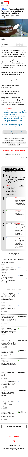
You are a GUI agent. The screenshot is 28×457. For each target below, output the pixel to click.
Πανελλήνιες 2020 (19, 140)
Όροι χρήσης (6, 448)
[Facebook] (24, 35)
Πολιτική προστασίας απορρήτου (17, 448)
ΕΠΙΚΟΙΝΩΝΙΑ (14, 437)
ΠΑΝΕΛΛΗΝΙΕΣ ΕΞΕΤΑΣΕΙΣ (18, 138)
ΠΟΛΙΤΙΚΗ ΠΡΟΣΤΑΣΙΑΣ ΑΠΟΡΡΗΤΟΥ (17, 160)
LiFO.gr (13, 131)
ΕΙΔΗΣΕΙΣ (6, 5)
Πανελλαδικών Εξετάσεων (10, 54)
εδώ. (11, 76)
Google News (20, 131)
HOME (2, 5)
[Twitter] (26, 35)
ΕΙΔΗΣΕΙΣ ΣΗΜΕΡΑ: (8, 108)
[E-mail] (22, 44)
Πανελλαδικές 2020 (21, 142)
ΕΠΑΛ (18, 144)
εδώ (16, 81)
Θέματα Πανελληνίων (9, 140)
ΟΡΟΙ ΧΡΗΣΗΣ (6, 160)
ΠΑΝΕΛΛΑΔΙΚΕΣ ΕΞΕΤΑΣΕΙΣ (8, 142)
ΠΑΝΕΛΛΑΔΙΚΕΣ (12, 144)
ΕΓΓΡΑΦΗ (23, 157)
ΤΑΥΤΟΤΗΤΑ (14, 435)
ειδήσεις (16, 133)
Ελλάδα (11, 5)
